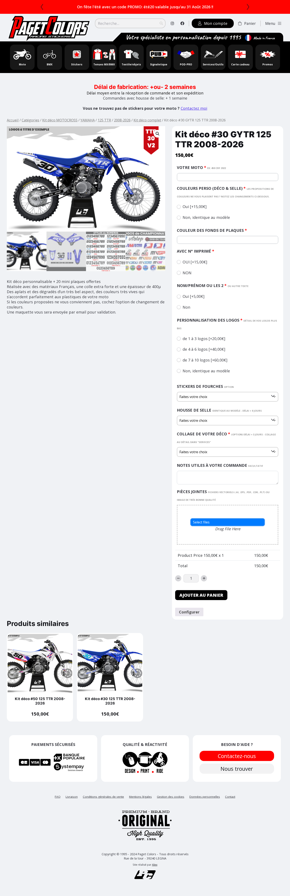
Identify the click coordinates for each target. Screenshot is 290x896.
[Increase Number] (204, 578)
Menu (270, 23)
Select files (201, 522)
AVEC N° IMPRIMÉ (195, 251)
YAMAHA (87, 120)
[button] (157, 134)
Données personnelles (204, 797)
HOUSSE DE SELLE (219, 410)
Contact (230, 797)
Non (186, 307)
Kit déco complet (147, 120)
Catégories (30, 120)
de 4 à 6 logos (204, 349)
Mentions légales (140, 797)
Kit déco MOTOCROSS (59, 120)
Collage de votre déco (226, 437)
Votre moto (201, 167)
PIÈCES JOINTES (223, 495)
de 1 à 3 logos (204, 338)
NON (187, 272)
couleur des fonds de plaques (212, 230)
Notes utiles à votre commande (220, 465)
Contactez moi (194, 108)
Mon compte (215, 23)
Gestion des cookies (170, 797)
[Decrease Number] (178, 578)
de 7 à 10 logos (205, 360)
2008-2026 (122, 120)
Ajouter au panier (201, 595)
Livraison (72, 797)
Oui (195, 206)
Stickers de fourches (205, 386)
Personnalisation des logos (227, 324)
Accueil (13, 120)
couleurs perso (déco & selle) (225, 192)
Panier (250, 23)
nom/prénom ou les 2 (212, 285)
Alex (154, 864)
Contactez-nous (237, 756)
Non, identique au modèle (206, 217)
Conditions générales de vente (103, 797)
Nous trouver (237, 768)
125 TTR (104, 120)
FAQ (58, 797)
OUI (195, 261)
